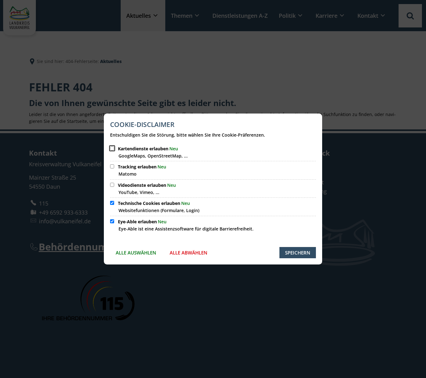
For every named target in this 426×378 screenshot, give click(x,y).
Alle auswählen (136, 253)
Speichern (297, 253)
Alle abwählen (188, 253)
